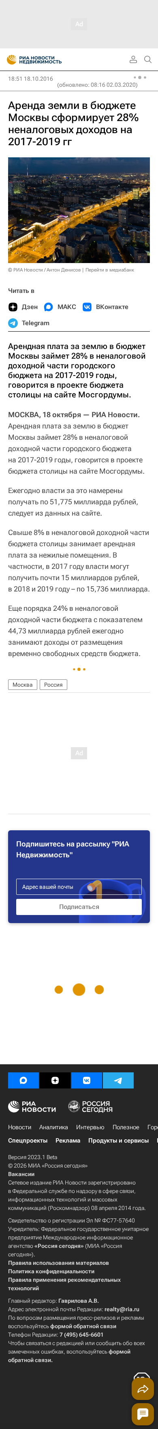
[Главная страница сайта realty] (48, 59)
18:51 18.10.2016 (30, 78)
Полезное (126, 1127)
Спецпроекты (27, 1140)
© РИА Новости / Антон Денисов (44, 270)
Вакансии (21, 1174)
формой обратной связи (83, 1326)
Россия (53, 684)
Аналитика (53, 1127)
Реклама (68, 1140)
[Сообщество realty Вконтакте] (86, 1080)
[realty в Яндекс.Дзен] (55, 1080)
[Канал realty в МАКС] (23, 1080)
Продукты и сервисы (118, 1140)
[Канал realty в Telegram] (118, 1080)
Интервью (90, 1127)
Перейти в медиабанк (109, 270)
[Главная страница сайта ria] (9, 59)
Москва (23, 684)
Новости (19, 1127)
